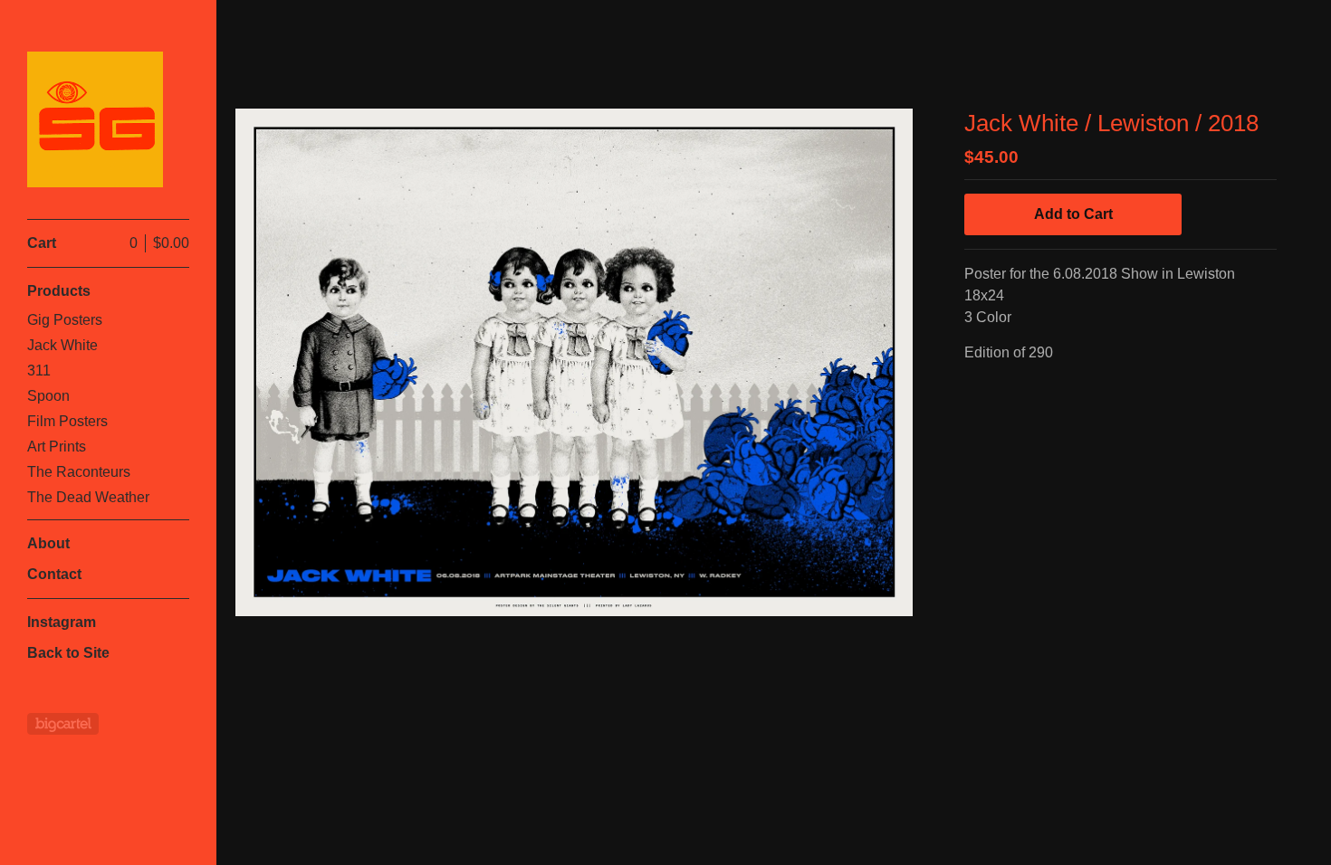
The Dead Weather (88, 497)
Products (59, 291)
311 (39, 370)
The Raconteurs (78, 472)
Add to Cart (1073, 214)
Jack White (62, 345)
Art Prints (56, 446)
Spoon (48, 396)
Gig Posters (64, 320)
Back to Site (68, 653)
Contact (54, 574)
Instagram (61, 622)
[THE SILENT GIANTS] (95, 119)
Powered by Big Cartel (63, 724)
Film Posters (67, 421)
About (48, 543)
